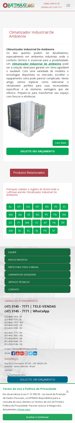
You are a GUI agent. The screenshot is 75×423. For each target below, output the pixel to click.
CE (10, 222)
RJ (36, 230)
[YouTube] (17, 353)
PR (45, 230)
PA (54, 222)
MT (37, 206)
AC (19, 230)
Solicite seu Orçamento (37, 151)
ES (64, 206)
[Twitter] (31, 353)
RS (55, 206)
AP (45, 222)
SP (53, 230)
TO (36, 222)
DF (19, 206)
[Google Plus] (22, 353)
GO (28, 206)
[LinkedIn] (35, 353)
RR (62, 222)
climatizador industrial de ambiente (36, 64)
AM (11, 230)
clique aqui (23, 409)
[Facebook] (13, 353)
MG (11, 214)
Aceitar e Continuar (37, 417)
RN (64, 214)
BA (20, 214)
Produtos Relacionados (29, 173)
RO (37, 214)
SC (28, 230)
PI (18, 222)
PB (55, 214)
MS (47, 206)
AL (10, 206)
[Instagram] (26, 353)
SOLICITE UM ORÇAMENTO (37, 379)
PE (46, 214)
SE (28, 214)
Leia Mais (60, 142)
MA (27, 222)
